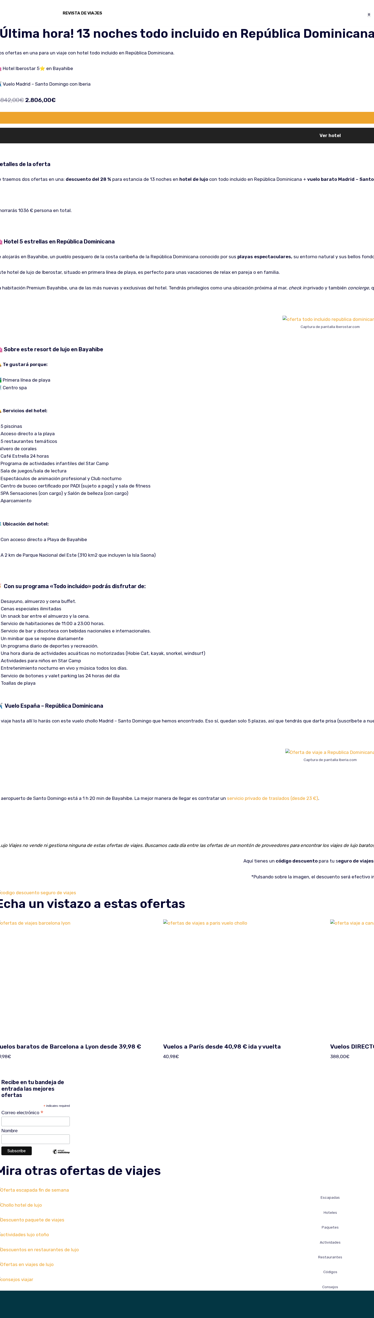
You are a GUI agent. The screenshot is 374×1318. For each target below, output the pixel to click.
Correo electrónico (22, 1112)
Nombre (9, 1130)
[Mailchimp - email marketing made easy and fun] (61, 1156)
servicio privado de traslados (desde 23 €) (272, 798)
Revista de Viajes (82, 13)
